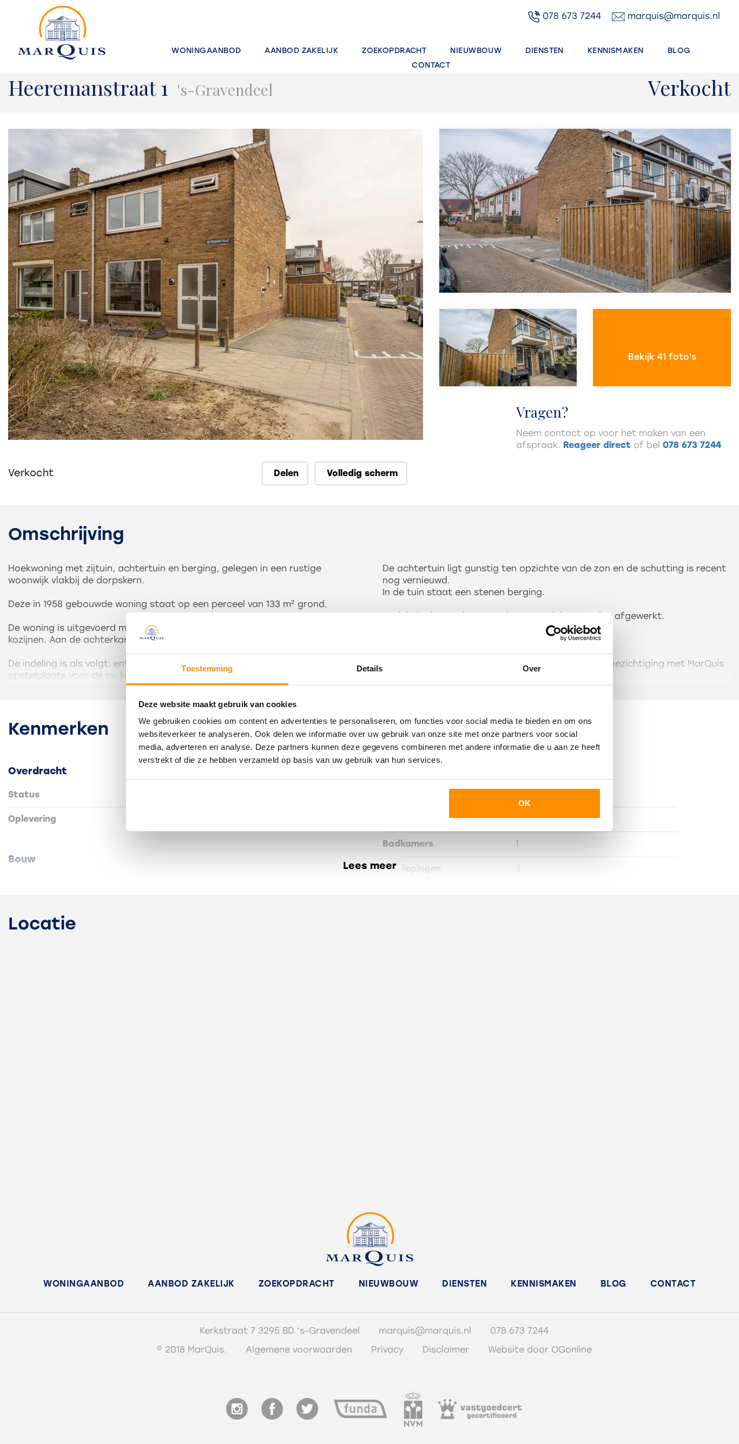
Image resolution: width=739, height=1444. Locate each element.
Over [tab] (532, 668)
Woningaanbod (206, 50)
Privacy (387, 1349)
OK (524, 803)
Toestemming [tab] (207, 668)
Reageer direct (597, 445)
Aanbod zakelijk (301, 50)
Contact (431, 65)
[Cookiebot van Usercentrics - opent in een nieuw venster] (553, 633)
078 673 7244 (570, 16)
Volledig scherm (361, 473)
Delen (285, 473)
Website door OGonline (540, 1349)
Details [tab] (370, 668)
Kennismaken (616, 50)
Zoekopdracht (394, 50)
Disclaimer (446, 1349)
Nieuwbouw (476, 50)
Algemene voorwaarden (299, 1349)
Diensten (544, 50)
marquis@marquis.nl (672, 16)
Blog (679, 50)
